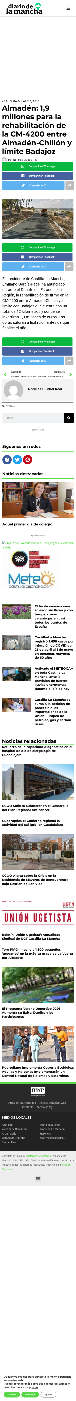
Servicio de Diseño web (52, 1102)
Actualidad (11, 101)
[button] (38, 1179)
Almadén (10, 406)
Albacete (7, 1124)
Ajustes (48, 1394)
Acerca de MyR (45, 1107)
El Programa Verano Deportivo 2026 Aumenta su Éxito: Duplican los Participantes (31, 1013)
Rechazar (30, 1394)
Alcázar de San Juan (14, 1129)
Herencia (45, 1133)
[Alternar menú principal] (68, 8)
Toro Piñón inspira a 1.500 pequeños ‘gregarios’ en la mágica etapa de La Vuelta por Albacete (37, 954)
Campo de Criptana (13, 1137)
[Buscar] (69, 418)
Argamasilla (9, 1133)
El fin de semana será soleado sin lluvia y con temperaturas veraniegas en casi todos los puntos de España (54, 616)
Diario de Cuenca (50, 1124)
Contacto (28, 1107)
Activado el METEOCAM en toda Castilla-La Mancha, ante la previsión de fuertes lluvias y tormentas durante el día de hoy (54, 679)
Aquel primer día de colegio (27, 524)
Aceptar (12, 1394)
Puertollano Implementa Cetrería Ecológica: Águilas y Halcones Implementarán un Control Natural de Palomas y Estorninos (38, 1072)
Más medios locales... (53, 1137)
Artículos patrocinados (22, 1102)
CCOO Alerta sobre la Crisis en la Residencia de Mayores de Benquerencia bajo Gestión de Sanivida (35, 880)
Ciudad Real (9, 1142)
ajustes (33, 1387)
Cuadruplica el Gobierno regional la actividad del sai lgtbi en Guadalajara (32, 823)
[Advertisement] (38, 57)
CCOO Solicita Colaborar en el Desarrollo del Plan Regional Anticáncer (35, 808)
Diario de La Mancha (52, 1129)
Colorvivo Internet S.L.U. (39, 1156)
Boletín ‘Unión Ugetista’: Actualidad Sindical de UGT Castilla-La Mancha (31, 937)
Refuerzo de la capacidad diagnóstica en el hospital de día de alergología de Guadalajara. (37, 751)
